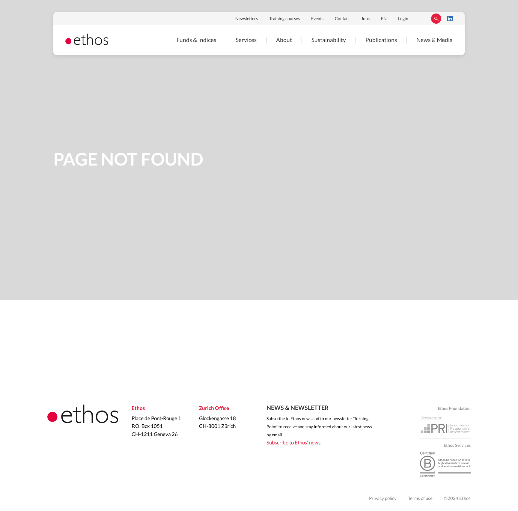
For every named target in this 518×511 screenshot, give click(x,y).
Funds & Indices (196, 40)
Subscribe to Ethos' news (293, 442)
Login (403, 19)
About (284, 40)
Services (246, 40)
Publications (381, 40)
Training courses (284, 19)
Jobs (365, 19)
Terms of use (420, 498)
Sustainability (328, 40)
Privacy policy (383, 498)
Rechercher (436, 18)
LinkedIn (450, 18)
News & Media (434, 40)
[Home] (86, 43)
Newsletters (246, 19)
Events (317, 19)
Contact (342, 19)
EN (384, 19)
